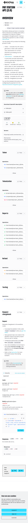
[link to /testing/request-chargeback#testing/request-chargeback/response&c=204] (1, 439)
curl (22, 414)
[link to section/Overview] (1, 18)
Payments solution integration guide (12, 84)
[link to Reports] (1, 213)
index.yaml (9, 112)
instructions (5, 39)
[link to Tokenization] (1, 181)
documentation (17, 363)
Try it (21, 430)
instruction (14, 352)
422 (22, 438)
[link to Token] (1, 153)
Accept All (14, 510)
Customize (14, 517)
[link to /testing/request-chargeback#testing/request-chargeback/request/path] (1, 380)
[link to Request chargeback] (1, 313)
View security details (20, 373)
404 (17, 438)
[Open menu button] (24, 2)
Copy (20, 7)
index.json (8, 108)
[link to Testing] (1, 287)
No (22, 470)
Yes (15, 470)
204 (12, 438)
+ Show (14, 173)
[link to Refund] (1, 259)
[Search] (17, 2)
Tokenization (8, 56)
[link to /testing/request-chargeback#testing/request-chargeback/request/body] (1, 401)
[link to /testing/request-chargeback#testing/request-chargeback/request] (1, 321)
